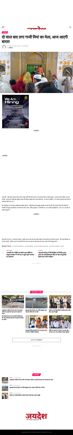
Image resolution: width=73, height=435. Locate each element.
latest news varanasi (41, 246)
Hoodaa (49, 432)
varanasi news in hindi (57, 246)
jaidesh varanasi (18, 246)
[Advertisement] (36, 12)
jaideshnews (29, 246)
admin (11, 47)
